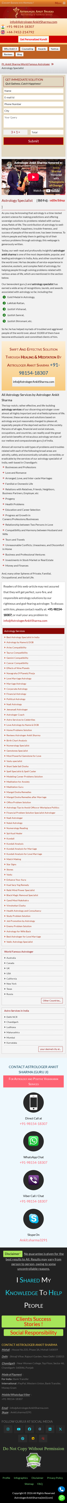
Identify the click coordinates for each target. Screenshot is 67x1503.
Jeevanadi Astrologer (17, 709)
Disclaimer (37, 1477)
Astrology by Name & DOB (20, 642)
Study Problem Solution (18, 916)
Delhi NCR (12, 1017)
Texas (9, 988)
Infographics (21, 1477)
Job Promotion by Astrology (21, 921)
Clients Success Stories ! (33, 1321)
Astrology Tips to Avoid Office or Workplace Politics (33, 807)
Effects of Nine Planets (18, 668)
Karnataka (12, 1042)
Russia (10, 994)
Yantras (54, 48)
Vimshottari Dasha (16, 905)
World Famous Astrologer (18, 951)
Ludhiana (11, 1027)
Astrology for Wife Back (19, 931)
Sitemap (29, 1483)
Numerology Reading (17, 828)
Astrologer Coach (15, 714)
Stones (10, 869)
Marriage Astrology (16, 683)
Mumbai (11, 1037)
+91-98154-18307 (20, 26)
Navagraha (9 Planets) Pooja (21, 673)
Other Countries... (52, 1000)
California (12, 978)
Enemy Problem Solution (19, 926)
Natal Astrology (14, 823)
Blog (19, 54)
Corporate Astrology (17, 688)
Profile (6, 1477)
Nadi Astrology (14, 704)
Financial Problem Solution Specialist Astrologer (31, 812)
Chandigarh (12, 1022)
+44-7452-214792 (20, 32)
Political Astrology (16, 699)
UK (8, 968)
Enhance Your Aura (16, 879)
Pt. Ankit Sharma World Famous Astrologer (26, 64)
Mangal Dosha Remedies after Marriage (26, 797)
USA (9, 973)
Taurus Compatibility (17, 652)
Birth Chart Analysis (17, 740)
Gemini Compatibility (17, 657)
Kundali (10, 838)
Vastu (9, 874)
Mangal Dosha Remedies (19, 792)
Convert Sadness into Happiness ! (32, 3)
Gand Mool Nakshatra (18, 900)
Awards (42, 48)
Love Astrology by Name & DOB (23, 724)
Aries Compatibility (16, 647)
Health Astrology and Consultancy (24, 910)
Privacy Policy (55, 1477)
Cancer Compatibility (17, 663)
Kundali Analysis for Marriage (22, 848)
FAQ (40, 1483)
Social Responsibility (33, 1332)
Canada (10, 963)
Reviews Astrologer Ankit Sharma (23, 735)
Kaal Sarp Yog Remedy (18, 885)
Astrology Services (14, 630)
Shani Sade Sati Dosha (17, 766)
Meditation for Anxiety (18, 781)
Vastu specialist (14, 761)
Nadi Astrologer (15, 818)
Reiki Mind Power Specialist (21, 890)
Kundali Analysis (15, 843)
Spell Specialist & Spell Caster (21, 771)
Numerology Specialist (18, 745)
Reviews (8, 54)
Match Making (14, 859)
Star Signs (11, 864)
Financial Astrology (16, 693)
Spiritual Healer (14, 833)
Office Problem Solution (19, 802)
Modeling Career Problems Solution (25, 776)
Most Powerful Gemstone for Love (24, 756)
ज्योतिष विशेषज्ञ (57, 200)
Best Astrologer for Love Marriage (24, 936)
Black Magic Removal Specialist (22, 895)
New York (11, 983)
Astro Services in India (16, 1010)
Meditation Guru (15, 787)
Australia (11, 957)
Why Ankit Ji (10, 48)
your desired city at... (50, 1049)
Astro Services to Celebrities (21, 719)
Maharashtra (13, 1032)
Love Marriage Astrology (19, 678)
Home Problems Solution (19, 730)
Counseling (27, 48)
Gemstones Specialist (17, 750)
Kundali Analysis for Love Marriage (24, 854)
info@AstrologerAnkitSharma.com (33, 22)
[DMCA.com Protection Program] (33, 1468)
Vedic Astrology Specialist (20, 941)
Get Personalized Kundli (33, 39)
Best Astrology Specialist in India (23, 637)
